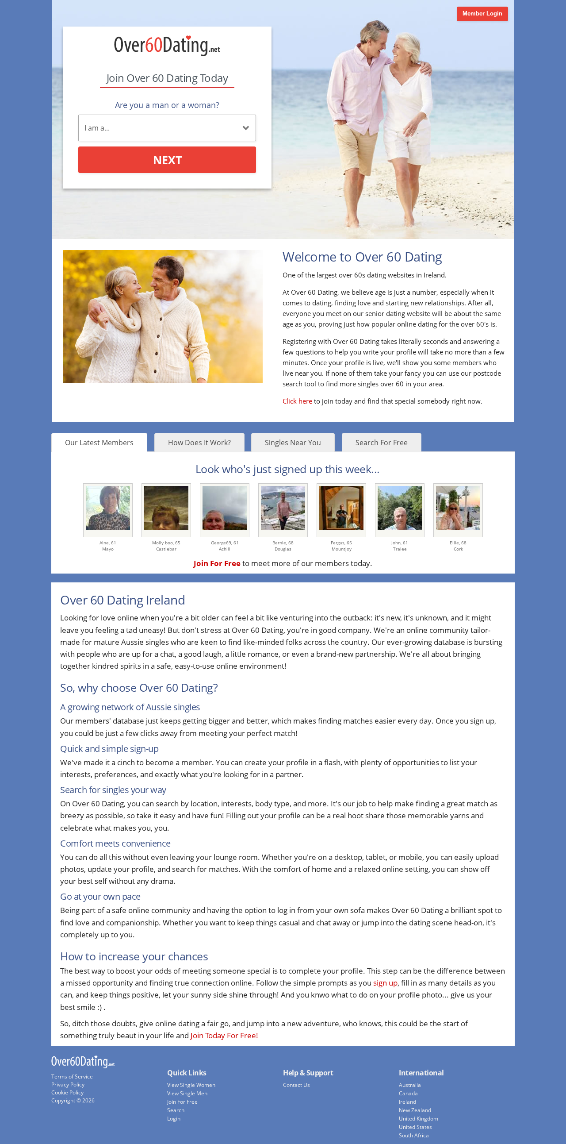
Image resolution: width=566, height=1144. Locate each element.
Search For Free (382, 442)
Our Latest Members (99, 442)
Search (175, 1110)
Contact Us (296, 1085)
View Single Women (191, 1085)
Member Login (482, 13)
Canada (408, 1093)
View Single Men (187, 1093)
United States (415, 1127)
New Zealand (415, 1110)
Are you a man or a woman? (167, 105)
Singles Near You (293, 442)
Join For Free (182, 1101)
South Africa (414, 1135)
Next (167, 159)
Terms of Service (72, 1076)
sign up (385, 983)
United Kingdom (418, 1118)
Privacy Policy (67, 1084)
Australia (410, 1085)
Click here (297, 401)
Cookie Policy (67, 1092)
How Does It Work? (199, 442)
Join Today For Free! (224, 1035)
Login (173, 1118)
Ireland (407, 1101)
